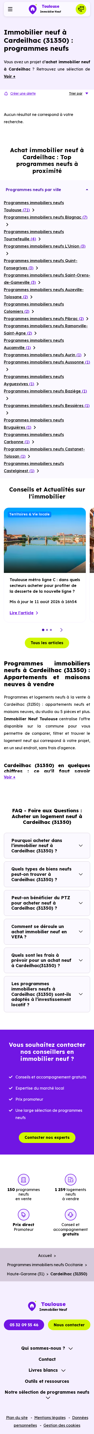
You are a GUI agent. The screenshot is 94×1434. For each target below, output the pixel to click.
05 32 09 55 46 (24, 1324)
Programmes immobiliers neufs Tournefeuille (34, 235)
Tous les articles (47, 642)
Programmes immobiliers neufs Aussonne (47, 362)
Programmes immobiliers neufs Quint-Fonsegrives (40, 264)
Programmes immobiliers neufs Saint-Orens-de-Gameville (47, 279)
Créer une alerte (23, 93)
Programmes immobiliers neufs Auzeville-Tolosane (44, 293)
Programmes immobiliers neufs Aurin (42, 354)
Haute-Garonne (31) (25, 1273)
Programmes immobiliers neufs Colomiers (34, 308)
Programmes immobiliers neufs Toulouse (34, 206)
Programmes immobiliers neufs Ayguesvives (34, 380)
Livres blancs (43, 1370)
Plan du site (17, 1417)
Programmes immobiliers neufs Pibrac (44, 318)
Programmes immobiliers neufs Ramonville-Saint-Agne (46, 329)
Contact (47, 1359)
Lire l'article (22, 612)
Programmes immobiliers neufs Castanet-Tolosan (44, 453)
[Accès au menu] (10, 9)
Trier (75, 93)
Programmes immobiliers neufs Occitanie (45, 1264)
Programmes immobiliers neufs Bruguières (34, 424)
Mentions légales (50, 1417)
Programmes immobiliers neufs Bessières (47, 405)
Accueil (45, 1255)
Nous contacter (69, 1324)
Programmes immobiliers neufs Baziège (45, 391)
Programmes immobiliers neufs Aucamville (34, 344)
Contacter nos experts (47, 1137)
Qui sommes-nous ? (43, 1348)
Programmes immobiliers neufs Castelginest (34, 467)
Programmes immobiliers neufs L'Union (45, 246)
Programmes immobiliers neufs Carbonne (34, 438)
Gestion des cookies (61, 1425)
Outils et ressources (47, 1381)
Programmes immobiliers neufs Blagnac (45, 217)
